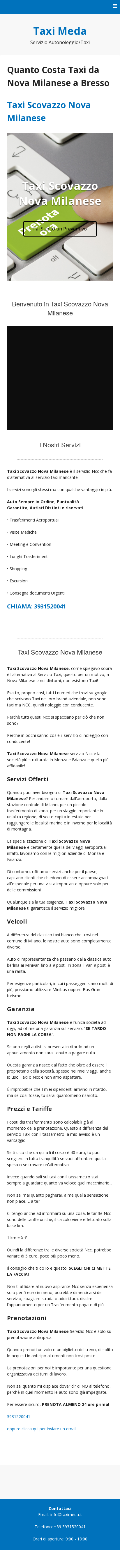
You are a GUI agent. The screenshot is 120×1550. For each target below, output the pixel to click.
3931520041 (18, 1416)
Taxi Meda (60, 31)
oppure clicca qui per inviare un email (41, 1428)
